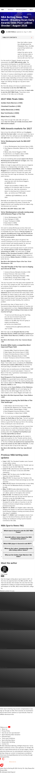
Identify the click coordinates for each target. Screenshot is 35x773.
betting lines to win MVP (16, 64)
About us (4, 729)
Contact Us (5, 744)
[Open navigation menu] (31, 3)
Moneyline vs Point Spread (8, 705)
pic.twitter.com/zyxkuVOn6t (13, 324)
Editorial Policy (6, 736)
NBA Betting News (21, 9)
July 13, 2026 (8, 328)
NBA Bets (10, 9)
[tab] (18, 531)
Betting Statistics (5, 686)
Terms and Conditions (8, 738)
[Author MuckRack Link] (2, 576)
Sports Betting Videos (8, 740)
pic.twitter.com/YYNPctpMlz (17, 193)
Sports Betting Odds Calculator (11, 734)
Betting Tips (3, 667)
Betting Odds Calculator (7, 629)
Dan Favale (12, 32)
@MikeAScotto (11, 183)
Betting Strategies (5, 610)
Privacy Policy (6, 731)
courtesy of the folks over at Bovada (12, 94)
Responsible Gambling (8, 742)
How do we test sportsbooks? (11, 733)
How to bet (3, 648)
